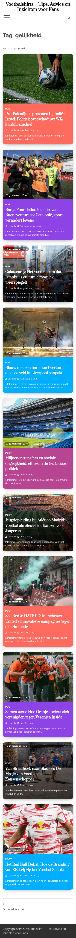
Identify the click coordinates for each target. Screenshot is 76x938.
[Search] (69, 18)
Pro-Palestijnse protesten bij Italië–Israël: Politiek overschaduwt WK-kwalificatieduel (35, 119)
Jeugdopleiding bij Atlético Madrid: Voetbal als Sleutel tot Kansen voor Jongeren (35, 525)
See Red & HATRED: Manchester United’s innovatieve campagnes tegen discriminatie (38, 621)
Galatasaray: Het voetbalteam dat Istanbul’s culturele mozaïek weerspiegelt (33, 277)
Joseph (12, 130)
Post (8, 108)
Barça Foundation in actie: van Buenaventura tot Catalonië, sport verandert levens (34, 215)
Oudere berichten (14, 909)
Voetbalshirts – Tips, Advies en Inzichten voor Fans (38, 6)
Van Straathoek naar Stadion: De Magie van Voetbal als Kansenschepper (33, 774)
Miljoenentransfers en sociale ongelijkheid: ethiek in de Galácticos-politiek (36, 463)
